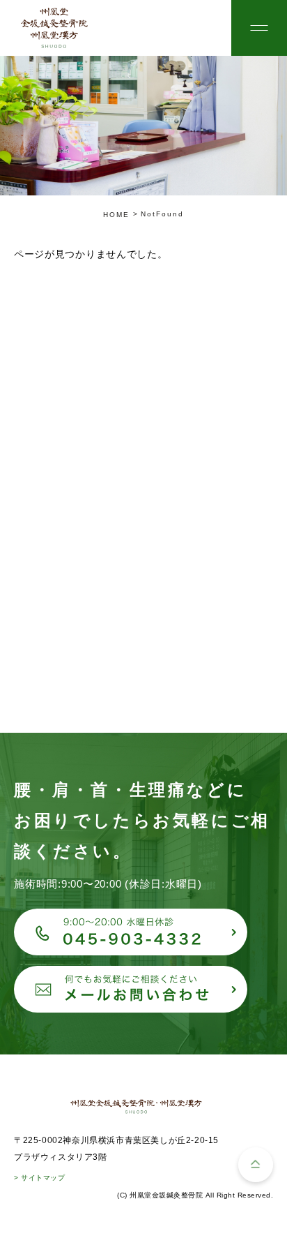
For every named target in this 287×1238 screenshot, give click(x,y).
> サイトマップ (39, 1178)
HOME (116, 214)
